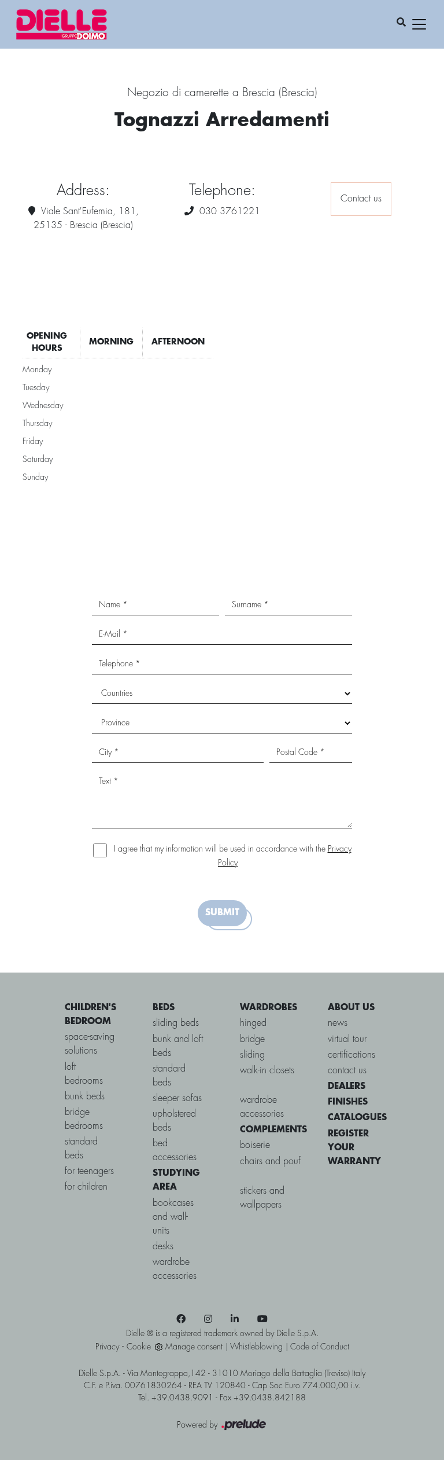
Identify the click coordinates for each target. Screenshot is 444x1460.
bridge (252, 1039)
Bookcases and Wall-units (173, 1217)
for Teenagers (89, 1171)
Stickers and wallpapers (262, 1198)
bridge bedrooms (84, 1119)
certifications (351, 1055)
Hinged (253, 1023)
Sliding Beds (176, 1023)
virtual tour (347, 1039)
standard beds (81, 1149)
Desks (163, 1247)
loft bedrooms (84, 1074)
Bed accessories (175, 1150)
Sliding (252, 1055)
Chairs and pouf (270, 1161)
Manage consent (194, 1347)
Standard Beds (169, 1076)
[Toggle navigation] (419, 24)
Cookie (139, 1347)
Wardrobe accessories (175, 1269)
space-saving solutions (89, 1044)
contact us (347, 1071)
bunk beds (85, 1097)
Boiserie (255, 1145)
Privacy (107, 1347)
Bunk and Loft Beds (178, 1046)
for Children (86, 1187)
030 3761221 (229, 212)
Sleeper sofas (177, 1098)
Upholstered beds (174, 1121)
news (337, 1023)
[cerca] (401, 23)
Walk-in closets (267, 1071)
